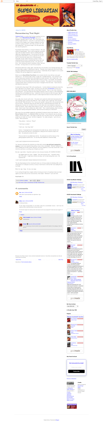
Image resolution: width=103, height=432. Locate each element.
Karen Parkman (75, 143)
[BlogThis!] (35, 180)
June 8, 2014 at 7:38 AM (36, 217)
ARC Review (20, 182)
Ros (20, 192)
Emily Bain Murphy (75, 262)
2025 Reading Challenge (76, 197)
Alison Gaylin (74, 319)
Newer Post (18, 259)
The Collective (74, 318)
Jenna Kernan (74, 338)
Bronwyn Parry (74, 345)
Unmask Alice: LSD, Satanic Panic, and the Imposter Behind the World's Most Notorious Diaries (74, 279)
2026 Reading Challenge (76, 182)
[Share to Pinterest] (39, 180)
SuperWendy (74, 184)
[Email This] (33, 180)
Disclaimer (70, 37)
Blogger (57, 420)
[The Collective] (69, 321)
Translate (77, 67)
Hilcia (20, 201)
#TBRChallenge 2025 (73, 34)
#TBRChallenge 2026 (73, 32)
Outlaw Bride (73, 336)
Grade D (25, 182)
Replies (22, 214)
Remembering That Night (32, 182)
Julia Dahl (73, 230)
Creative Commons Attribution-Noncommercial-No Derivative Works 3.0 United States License (70, 396)
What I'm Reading (75, 134)
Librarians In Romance (73, 35)
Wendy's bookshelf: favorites (75, 316)
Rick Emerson (70, 283)
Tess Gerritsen (74, 247)
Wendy (24, 224)
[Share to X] (36, 180)
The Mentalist (51, 88)
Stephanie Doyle (19, 36)
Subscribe (76, 371)
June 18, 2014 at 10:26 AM (34, 224)
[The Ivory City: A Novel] (69, 262)
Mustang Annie (74, 324)
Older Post (60, 259)
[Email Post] (31, 180)
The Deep (73, 212)
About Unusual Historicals (73, 40)
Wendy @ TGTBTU (72, 44)
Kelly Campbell (26, 217)
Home (39, 259)
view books (83, 190)
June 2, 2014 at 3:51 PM (27, 192)
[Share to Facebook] (38, 180)
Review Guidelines (72, 39)
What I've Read (75, 210)
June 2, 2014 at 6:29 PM (27, 201)
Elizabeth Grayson (75, 333)
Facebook (70, 42)
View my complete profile (72, 59)
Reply (20, 196)
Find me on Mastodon (71, 378)
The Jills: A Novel (74, 142)
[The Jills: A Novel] (69, 145)
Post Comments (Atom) (26, 262)
